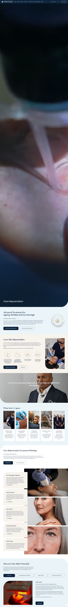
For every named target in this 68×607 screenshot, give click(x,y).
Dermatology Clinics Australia (8, 320)
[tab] (9, 575)
